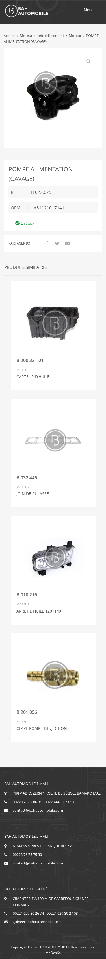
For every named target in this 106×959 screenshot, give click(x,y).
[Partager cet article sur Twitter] (56, 243)
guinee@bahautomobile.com (37, 921)
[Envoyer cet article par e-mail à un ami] (66, 243)
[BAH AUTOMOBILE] (26, 16)
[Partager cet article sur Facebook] (46, 243)
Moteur (75, 35)
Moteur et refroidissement (42, 35)
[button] (88, 9)
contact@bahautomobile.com (38, 810)
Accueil (9, 35)
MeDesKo (53, 952)
